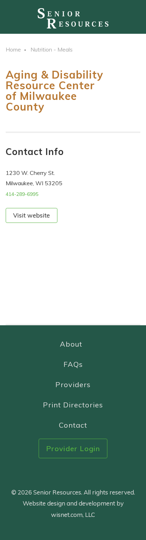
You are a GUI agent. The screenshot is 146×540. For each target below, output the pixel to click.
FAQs (73, 364)
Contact (73, 425)
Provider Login (73, 448)
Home (13, 49)
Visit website (31, 215)
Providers (73, 384)
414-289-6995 (22, 194)
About (71, 343)
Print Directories (73, 404)
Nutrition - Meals (51, 49)
